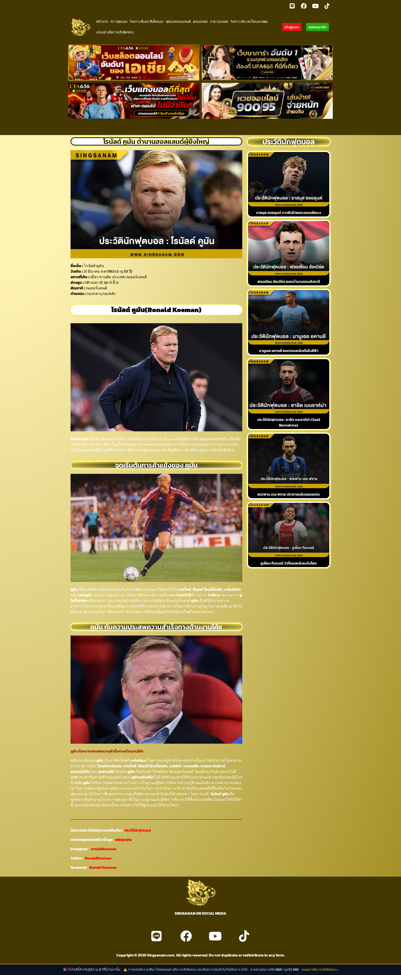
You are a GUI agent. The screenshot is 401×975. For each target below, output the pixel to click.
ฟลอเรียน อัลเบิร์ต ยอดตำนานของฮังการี (288, 281)
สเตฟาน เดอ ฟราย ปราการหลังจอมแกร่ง (288, 494)
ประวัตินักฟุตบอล (137, 830)
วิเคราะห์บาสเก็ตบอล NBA (249, 21)
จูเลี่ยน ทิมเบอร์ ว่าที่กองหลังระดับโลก (288, 563)
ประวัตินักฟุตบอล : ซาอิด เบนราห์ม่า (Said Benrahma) (288, 422)
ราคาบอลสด (219, 21)
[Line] (292, 6)
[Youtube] (315, 6)
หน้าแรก (102, 21)
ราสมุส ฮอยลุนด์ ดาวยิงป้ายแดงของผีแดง (288, 212)
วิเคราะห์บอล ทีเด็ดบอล (146, 21)
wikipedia (123, 839)
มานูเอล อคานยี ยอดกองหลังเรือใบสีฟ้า (288, 350)
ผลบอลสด (200, 21)
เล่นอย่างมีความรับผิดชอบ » (320, 969)
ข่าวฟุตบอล (119, 21)
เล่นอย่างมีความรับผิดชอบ (115, 32)
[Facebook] (304, 6)
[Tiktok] (327, 6)
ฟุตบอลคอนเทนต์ (178, 21)
